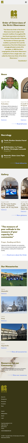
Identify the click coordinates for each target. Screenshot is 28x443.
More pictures (22, 215)
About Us (3, 397)
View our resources (20, 375)
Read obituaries (21, 163)
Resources (3, 401)
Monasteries (4, 399)
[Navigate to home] (3, 2)
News (2, 406)
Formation (3, 403)
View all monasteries (19, 352)
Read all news (22, 124)
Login (2, 418)
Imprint (2, 411)
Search (2, 415)
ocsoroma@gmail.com (6, 430)
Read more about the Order (17, 255)
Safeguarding (4, 413)
